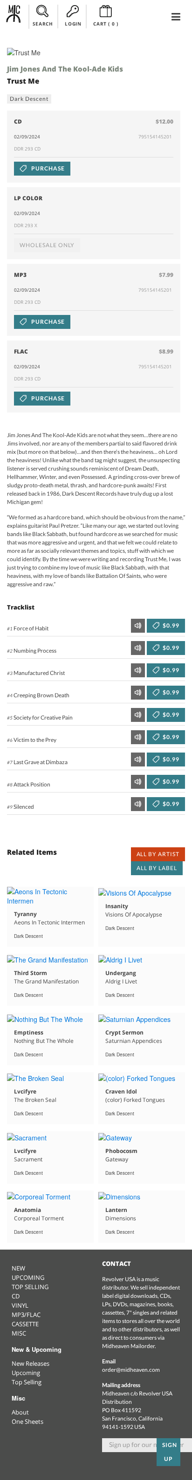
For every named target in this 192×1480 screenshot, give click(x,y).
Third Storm (30, 973)
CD (16, 1296)
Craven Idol (121, 1091)
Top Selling (26, 1382)
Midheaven (14, 16)
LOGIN (73, 23)
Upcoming (26, 1373)
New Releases (30, 1363)
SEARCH (43, 23)
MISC (19, 1333)
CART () (105, 23)
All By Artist (158, 854)
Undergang (120, 973)
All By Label (157, 867)
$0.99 (170, 625)
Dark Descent (29, 98)
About (20, 1412)
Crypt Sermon (124, 1032)
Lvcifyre (25, 1091)
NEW (18, 1268)
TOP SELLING (30, 1287)
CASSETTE (25, 1324)
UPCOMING (28, 1277)
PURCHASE (47, 168)
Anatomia (27, 1210)
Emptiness (28, 1032)
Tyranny (25, 914)
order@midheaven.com (131, 1369)
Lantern (116, 1210)
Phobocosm (121, 1151)
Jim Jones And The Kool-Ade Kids (65, 68)
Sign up (169, 1451)
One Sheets (27, 1421)
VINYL (20, 1305)
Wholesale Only (47, 245)
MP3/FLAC (26, 1314)
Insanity (116, 906)
